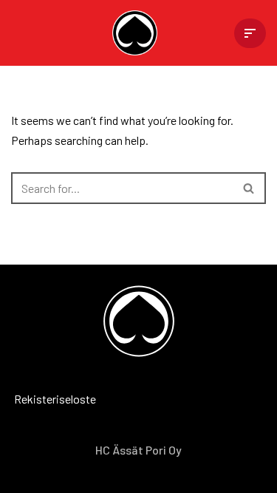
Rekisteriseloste (33, 399)
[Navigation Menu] (250, 33)
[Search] (249, 188)
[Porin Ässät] (138, 32)
